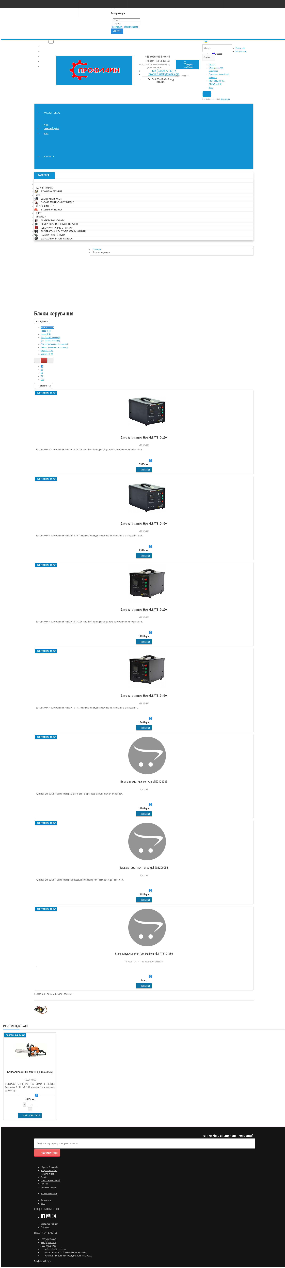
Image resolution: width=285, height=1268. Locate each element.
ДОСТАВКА (47, 56)
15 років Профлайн (49, 1167)
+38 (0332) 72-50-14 (163, 71)
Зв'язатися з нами (49, 1193)
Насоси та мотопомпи (53, 235)
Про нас (44, 1183)
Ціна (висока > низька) (50, 341)
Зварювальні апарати (52, 220)
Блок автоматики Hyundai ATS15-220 (144, 609)
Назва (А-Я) (46, 331)
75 (42, 376)
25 (42, 370)
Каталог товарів (52, 113)
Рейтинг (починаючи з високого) (54, 344)
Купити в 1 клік (145, 433)
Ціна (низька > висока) (50, 337)
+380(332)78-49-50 (48, 1246)
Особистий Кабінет (49, 1224)
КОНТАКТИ (47, 66)
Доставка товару (48, 1187)
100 (42, 379)
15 (42, 366)
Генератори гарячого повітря (56, 227)
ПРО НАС (46, 46)
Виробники (46, 1200)
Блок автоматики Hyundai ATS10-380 (144, 523)
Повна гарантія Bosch (50, 1180)
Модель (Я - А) (47, 354)
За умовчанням (47, 327)
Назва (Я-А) (46, 334)
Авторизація (241, 51)
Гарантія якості (47, 1174)
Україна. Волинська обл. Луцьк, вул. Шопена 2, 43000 (68, 1255)
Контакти (49, 156)
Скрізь (211, 64)
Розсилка (45, 1227)
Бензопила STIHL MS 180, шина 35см (30, 1072)
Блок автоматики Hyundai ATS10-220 (144, 437)
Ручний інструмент (51, 191)
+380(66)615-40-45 (48, 1239)
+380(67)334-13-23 (48, 1242)
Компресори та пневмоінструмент (59, 224)
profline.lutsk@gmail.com (163, 74)
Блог (211, 87)
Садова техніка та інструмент (57, 202)
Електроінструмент (51, 198)
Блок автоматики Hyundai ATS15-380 (144, 695)
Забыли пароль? (132, 27)
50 (42, 373)
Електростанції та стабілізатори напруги (63, 231)
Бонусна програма (49, 1170)
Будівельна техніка (51, 209)
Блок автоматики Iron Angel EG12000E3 (144, 867)
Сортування (42, 321)
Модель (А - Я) (47, 351)
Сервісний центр (51, 128)
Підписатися (49, 1153)
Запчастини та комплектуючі (57, 238)
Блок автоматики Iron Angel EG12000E (143, 781)
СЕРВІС (45, 61)
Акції (46, 125)
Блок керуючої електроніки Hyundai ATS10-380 (144, 953)
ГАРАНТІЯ (46, 51)
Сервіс (44, 1177)
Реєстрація (116, 27)
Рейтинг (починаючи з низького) (54, 347)
